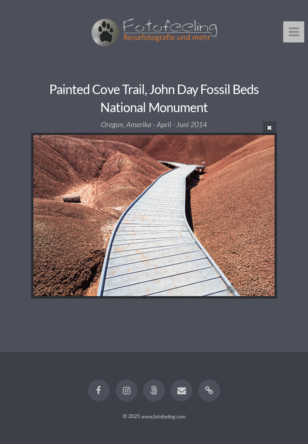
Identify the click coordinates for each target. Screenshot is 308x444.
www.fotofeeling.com (163, 416)
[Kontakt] (182, 390)
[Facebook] (99, 390)
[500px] (154, 390)
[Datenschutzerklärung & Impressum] (209, 390)
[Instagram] (126, 390)
